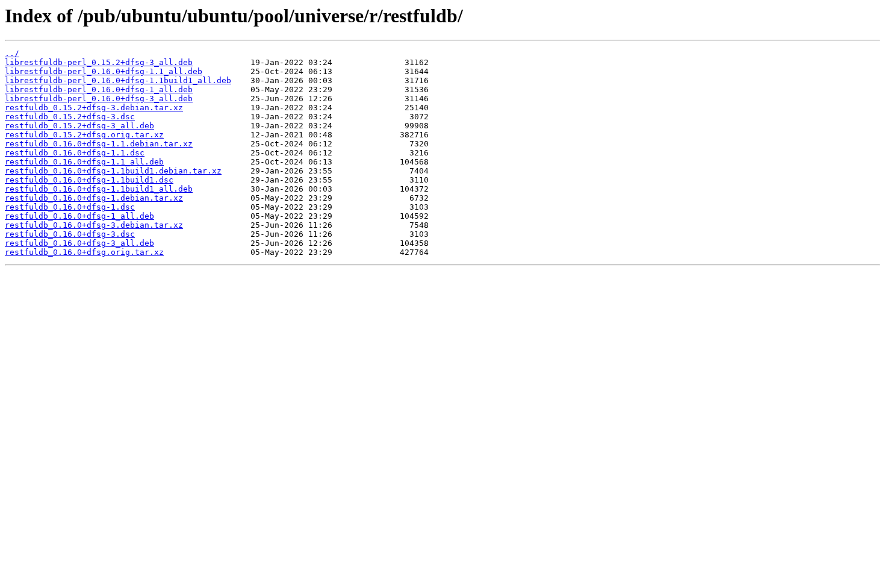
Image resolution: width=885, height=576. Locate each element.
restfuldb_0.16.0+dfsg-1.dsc (70, 206)
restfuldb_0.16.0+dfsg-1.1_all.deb (84, 161)
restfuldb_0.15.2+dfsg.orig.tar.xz (84, 134)
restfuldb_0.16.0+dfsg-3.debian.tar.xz (94, 225)
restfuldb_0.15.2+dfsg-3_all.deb (79, 125)
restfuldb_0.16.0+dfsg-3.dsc (70, 234)
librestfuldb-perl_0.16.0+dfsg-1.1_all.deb (103, 71)
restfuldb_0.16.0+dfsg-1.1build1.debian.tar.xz (113, 170)
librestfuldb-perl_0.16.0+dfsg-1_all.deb (99, 89)
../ (12, 53)
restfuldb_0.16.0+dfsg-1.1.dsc (74, 152)
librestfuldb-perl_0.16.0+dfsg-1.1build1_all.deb (118, 80)
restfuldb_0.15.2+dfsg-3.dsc (70, 116)
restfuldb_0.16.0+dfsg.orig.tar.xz (84, 252)
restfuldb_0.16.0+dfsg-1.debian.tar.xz (94, 197)
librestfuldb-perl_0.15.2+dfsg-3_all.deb (99, 62)
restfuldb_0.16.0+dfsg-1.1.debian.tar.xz (99, 143)
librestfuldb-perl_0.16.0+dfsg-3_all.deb (99, 98)
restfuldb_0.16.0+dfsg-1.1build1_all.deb (99, 188)
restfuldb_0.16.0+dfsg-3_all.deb (79, 243)
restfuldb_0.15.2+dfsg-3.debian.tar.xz (94, 107)
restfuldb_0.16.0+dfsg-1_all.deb (79, 216)
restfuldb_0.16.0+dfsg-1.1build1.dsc (89, 179)
